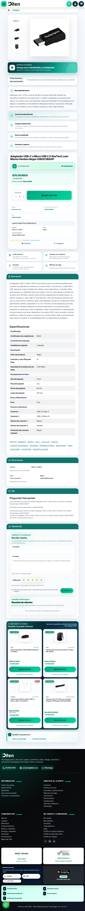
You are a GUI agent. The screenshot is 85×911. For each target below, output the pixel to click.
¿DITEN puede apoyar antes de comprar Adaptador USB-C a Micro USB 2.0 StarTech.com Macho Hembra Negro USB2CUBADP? (40, 512)
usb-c (37, 442)
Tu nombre (16, 547)
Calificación (16, 580)
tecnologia (34, 445)
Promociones (6, 837)
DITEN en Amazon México (54, 831)
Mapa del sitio (6, 839)
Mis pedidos (48, 821)
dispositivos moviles (40, 449)
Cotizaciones (49, 801)
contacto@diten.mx (30, 768)
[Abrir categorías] (3, 4)
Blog (45, 829)
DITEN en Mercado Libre (53, 834)
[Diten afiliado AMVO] (21, 856)
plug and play (61, 445)
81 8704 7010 (10, 768)
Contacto (47, 785)
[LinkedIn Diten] (54, 841)
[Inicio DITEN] (36, 4)
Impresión (5, 834)
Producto (16, 10)
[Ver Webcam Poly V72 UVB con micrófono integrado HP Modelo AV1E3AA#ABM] (60, 686)
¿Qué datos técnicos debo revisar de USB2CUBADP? (26, 507)
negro (70, 445)
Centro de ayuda (7, 785)
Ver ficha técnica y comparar (24, 674)
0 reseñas (25, 240)
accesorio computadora (19, 445)
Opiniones (5, 790)
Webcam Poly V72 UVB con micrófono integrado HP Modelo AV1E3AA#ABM (58, 700)
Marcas (4, 818)
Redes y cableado (8, 829)
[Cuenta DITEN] (75, 4)
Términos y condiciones (10, 796)
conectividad (26, 449)
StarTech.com (16, 209)
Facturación (48, 796)
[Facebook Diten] (45, 841)
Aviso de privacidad (8, 793)
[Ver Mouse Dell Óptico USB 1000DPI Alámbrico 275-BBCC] (25, 636)
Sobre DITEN (6, 788)
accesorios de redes (39, 739)
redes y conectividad (19, 739)
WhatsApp (48, 768)
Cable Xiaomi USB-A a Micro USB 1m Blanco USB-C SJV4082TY (23, 700)
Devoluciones (49, 798)
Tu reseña (16, 556)
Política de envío (50, 788)
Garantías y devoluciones (53, 790)
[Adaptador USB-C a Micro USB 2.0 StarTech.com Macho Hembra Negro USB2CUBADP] (17, 30)
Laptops (4, 821)
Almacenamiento (7, 826)
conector (54, 442)
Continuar (68, 590)
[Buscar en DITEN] (69, 4)
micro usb (45, 442)
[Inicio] (9, 10)
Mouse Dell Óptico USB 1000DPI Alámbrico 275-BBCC (25, 651)
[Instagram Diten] (50, 841)
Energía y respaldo (8, 831)
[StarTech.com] (17, 21)
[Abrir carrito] (81, 4)
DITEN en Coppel (50, 837)
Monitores (5, 823)
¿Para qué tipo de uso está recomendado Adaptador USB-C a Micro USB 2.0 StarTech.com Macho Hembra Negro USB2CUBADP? (41, 503)
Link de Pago (10, 881)
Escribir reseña (35, 240)
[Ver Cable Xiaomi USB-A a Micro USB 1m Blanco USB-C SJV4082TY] (25, 686)
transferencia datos (46, 445)
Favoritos (47, 823)
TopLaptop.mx (49, 826)
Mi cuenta (47, 818)
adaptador (22, 442)
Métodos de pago (50, 793)
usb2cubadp (15, 449)
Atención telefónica (51, 804)
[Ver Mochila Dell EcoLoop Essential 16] (60, 636)
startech (30, 442)
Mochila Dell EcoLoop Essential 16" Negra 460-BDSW (59, 651)
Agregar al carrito (49, 195)
